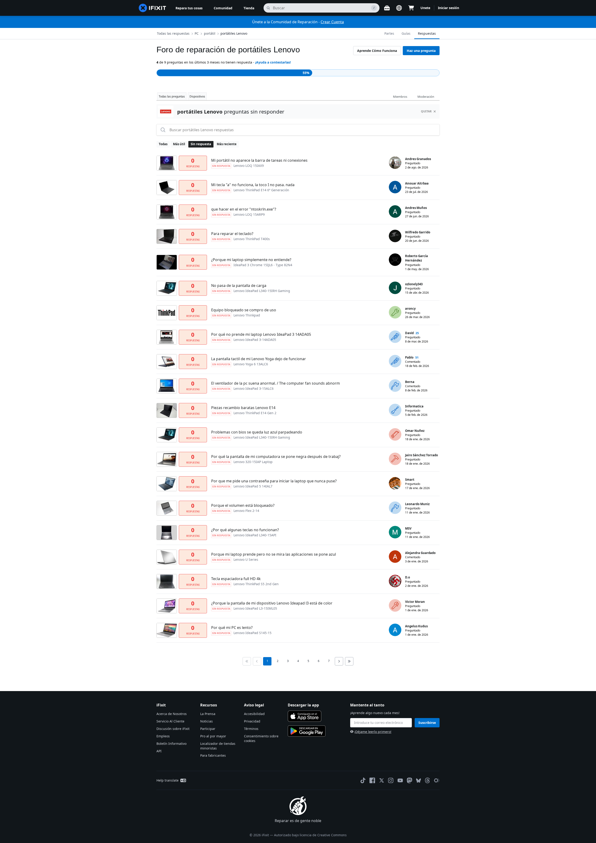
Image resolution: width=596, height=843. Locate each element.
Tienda (249, 8)
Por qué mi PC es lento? (232, 627)
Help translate (167, 780)
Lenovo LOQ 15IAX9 (249, 165)
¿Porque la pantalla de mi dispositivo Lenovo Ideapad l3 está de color (271, 603)
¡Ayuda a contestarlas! (273, 62)
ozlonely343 (414, 284)
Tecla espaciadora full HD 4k (236, 578)
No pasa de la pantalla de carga (238, 285)
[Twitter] (381, 780)
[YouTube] (400, 780)
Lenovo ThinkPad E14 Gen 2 (255, 413)
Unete (425, 8)
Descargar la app (303, 705)
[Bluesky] (418, 780)
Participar (207, 728)
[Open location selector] (399, 8)
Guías (406, 33)
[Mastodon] (409, 780)
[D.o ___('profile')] (395, 581)
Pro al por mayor (213, 736)
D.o (407, 577)
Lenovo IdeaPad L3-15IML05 (255, 608)
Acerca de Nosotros (171, 714)
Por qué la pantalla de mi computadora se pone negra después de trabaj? (276, 456)
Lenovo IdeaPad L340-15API (255, 535)
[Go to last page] (349, 661)
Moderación (425, 96)
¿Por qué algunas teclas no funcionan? (245, 529)
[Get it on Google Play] (306, 731)
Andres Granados (418, 159)
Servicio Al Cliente (170, 721)
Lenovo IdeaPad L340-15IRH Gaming (262, 291)
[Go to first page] (247, 661)
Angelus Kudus (416, 626)
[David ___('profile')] (395, 336)
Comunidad (223, 8)
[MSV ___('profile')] (395, 532)
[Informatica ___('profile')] (395, 410)
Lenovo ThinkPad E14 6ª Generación (261, 190)
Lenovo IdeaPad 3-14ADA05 (255, 339)
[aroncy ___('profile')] (395, 312)
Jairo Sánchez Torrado (421, 455)
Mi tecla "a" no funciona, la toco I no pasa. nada (253, 184)
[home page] (152, 8)
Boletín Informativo (171, 743)
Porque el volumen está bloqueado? (242, 505)
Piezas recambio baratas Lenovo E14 (243, 407)
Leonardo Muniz (417, 504)
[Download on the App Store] (304, 716)
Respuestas (427, 33)
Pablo (409, 357)
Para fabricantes (213, 755)
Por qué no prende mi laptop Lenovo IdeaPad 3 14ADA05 (261, 334)
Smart (409, 479)
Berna (409, 382)
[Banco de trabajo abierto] (387, 8)
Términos (251, 728)
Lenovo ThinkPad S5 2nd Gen (256, 584)
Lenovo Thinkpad (247, 315)
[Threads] (427, 780)
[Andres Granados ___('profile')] (395, 162)
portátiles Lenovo (233, 33)
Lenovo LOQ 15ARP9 (249, 214)
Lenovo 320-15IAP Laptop (253, 462)
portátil (209, 33)
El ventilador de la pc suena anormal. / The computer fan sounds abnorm (275, 383)
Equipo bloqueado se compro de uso (243, 309)
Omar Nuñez (414, 431)
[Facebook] (372, 780)
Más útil (179, 144)
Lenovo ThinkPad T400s (252, 239)
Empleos (163, 736)
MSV (408, 528)
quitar (426, 111)
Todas (163, 144)
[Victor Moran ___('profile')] (395, 605)
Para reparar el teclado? (232, 233)
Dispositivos (197, 96)
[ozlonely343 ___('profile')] (395, 288)
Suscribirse (427, 722)
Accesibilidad (254, 714)
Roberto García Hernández (416, 258)
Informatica (414, 406)
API (159, 751)
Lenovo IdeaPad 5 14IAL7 (253, 486)
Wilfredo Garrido (417, 232)
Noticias (206, 721)
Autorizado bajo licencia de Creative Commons (310, 835)
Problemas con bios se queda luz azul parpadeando (256, 432)
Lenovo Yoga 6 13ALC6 (251, 364)
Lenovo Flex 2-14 (246, 510)
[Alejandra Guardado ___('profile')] (395, 556)
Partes (389, 33)
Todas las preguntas (172, 96)
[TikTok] (363, 780)
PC (197, 33)
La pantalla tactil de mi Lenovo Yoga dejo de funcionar (258, 358)
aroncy (410, 308)
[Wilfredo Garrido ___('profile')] (395, 236)
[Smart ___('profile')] (395, 483)
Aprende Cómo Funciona (377, 50)
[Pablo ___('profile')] (395, 361)
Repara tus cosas (189, 8)
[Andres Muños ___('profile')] (395, 211)
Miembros (400, 96)
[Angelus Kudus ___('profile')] (395, 630)
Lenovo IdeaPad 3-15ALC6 (254, 388)
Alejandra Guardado (420, 553)
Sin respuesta (201, 144)
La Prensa (207, 714)
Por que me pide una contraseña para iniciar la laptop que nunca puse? (274, 481)
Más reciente (227, 144)
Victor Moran (415, 602)
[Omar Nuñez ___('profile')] (395, 434)
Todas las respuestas (173, 33)
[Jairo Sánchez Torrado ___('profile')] (395, 459)
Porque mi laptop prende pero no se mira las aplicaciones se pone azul (273, 554)
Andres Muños (416, 208)
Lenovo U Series (246, 559)
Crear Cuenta (332, 21)
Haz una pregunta (421, 50)
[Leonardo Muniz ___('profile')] (395, 507)
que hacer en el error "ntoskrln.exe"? (243, 209)
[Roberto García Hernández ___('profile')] (395, 259)
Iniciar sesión (448, 8)
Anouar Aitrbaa (417, 183)
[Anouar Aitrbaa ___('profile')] (395, 187)
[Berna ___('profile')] (395, 385)
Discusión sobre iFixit (173, 728)
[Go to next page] (339, 661)
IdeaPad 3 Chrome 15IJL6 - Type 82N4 (263, 265)
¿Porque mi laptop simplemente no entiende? (251, 259)
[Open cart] (411, 8)
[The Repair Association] (437, 780)
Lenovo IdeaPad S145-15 (252, 633)
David (409, 333)
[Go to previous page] (257, 661)
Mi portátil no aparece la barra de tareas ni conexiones (259, 160)
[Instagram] (391, 780)
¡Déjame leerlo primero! (372, 731)
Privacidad (252, 721)
